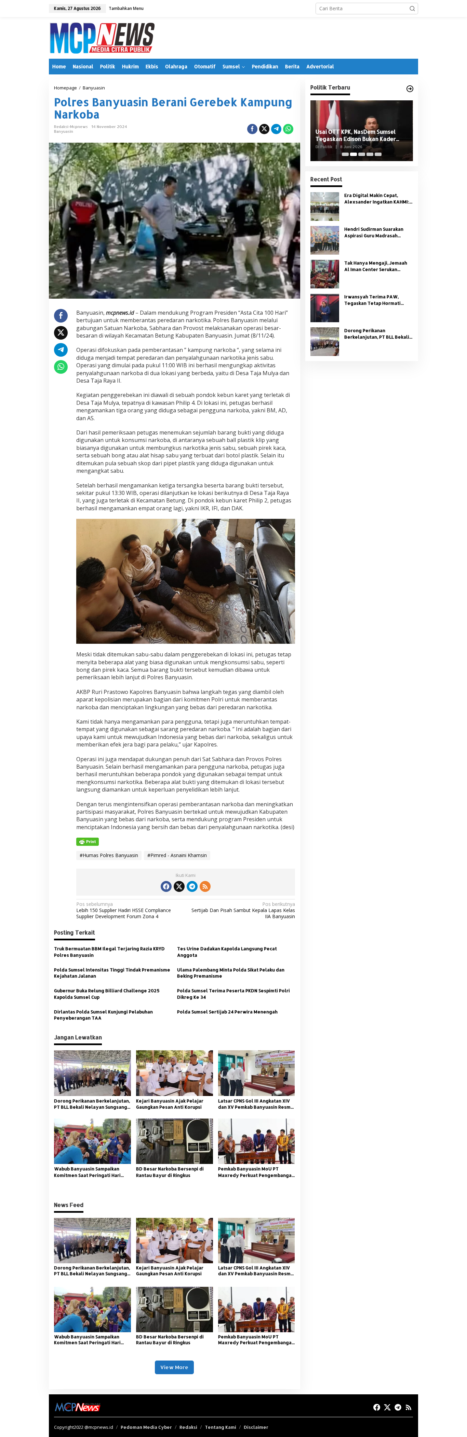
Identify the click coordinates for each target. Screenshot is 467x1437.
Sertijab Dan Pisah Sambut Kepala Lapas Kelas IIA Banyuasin (243, 910)
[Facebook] (166, 886)
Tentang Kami (220, 1427)
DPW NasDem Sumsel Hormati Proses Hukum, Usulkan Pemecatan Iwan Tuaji (362, 135)
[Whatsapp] (288, 129)
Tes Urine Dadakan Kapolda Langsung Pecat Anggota (227, 951)
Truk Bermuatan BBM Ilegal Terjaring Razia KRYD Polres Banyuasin (109, 951)
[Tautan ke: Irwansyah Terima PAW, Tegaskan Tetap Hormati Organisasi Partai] (324, 307)
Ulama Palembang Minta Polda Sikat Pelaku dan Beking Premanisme (230, 973)
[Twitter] (179, 886)
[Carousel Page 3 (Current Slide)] (361, 154)
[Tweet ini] (264, 129)
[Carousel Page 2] (353, 154)
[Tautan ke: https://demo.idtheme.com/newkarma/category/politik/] (410, 89)
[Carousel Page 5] (378, 154)
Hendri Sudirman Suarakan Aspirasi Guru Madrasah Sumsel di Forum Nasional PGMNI (373, 232)
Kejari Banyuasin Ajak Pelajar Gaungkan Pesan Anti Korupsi (169, 1104)
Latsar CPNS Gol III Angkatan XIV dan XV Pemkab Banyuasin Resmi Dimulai (255, 1104)
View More (174, 1367)
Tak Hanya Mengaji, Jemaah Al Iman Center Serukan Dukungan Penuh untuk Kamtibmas (375, 266)
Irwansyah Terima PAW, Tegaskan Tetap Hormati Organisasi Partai (372, 300)
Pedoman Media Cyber (146, 1427)
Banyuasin (63, 131)
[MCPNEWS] (102, 37)
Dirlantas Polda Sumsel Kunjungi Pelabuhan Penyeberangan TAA (103, 1015)
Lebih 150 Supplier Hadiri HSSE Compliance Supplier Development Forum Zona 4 (123, 910)
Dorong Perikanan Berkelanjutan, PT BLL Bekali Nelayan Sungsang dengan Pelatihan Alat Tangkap (92, 1104)
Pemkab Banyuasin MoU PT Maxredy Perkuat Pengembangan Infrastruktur (256, 1172)
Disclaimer (256, 1427)
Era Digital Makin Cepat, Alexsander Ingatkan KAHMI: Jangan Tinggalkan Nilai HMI (376, 198)
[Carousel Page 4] (369, 154)
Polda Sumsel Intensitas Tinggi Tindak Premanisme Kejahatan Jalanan (112, 973)
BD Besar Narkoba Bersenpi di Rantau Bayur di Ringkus (170, 1172)
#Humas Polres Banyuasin (109, 855)
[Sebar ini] (252, 129)
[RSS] (205, 886)
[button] (412, 8)
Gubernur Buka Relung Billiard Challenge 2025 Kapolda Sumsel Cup (107, 993)
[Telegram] (192, 886)
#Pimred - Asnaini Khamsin (177, 855)
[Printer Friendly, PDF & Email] (87, 842)
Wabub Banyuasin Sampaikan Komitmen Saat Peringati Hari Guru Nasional (87, 1172)
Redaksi (188, 1427)
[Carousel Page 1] (345, 154)
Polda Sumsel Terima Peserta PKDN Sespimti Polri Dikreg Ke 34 (233, 993)
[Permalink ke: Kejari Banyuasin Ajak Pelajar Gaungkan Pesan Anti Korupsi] (174, 1072)
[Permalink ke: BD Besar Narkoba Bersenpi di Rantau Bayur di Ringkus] (174, 1141)
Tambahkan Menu (126, 8)
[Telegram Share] (276, 129)
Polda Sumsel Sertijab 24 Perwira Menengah (228, 1011)
